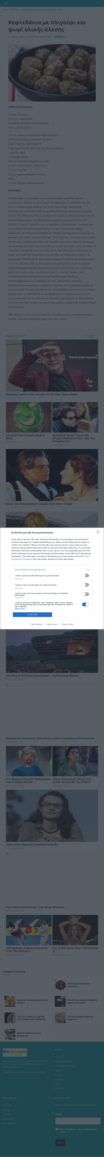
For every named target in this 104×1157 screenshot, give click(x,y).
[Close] (98, 532)
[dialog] (52, 578)
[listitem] (52, 569)
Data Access (52, 624)
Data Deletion (37, 624)
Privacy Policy (67, 624)
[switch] (85, 575)
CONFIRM (32, 615)
